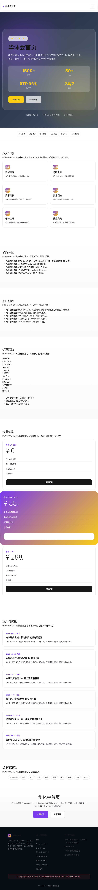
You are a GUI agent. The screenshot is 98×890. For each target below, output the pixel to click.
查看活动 (33, 100)
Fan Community (42, 865)
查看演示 (57, 814)
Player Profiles (41, 860)
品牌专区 (32, 134)
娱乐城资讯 (75, 134)
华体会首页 (48, 886)
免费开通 (49, 482)
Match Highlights (42, 852)
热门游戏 (43, 134)
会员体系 (64, 134)
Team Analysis (41, 856)
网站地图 (39, 869)
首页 (37, 840)
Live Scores (40, 848)
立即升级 (49, 536)
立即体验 (16, 100)
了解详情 (49, 589)
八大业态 (22, 134)
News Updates (41, 844)
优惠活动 (53, 134)
